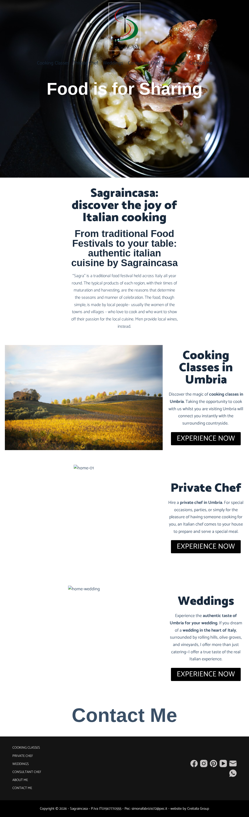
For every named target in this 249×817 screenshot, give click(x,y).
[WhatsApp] (233, 773)
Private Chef (86, 63)
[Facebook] (194, 763)
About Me (175, 63)
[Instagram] (203, 763)
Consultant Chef (144, 63)
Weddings (113, 63)
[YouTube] (223, 763)
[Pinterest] (213, 763)
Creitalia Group (198, 809)
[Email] (233, 763)
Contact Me (200, 63)
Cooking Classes (53, 63)
